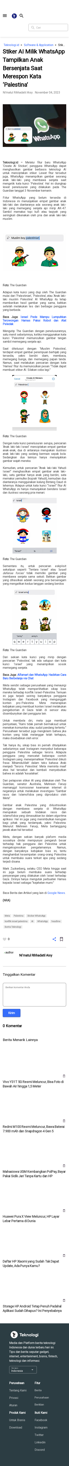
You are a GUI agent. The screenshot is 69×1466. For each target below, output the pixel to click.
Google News (56, 893)
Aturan (13, 1405)
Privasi (13, 1398)
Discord (40, 1450)
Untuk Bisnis (17, 1420)
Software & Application (38, 45)
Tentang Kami (17, 1390)
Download (15, 1427)
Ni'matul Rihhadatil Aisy (18, 92)
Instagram (41, 1427)
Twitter (39, 1435)
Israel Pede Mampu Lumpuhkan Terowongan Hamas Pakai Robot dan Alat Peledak (34, 320)
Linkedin (40, 1442)
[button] (5, 15)
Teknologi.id (11, 45)
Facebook (41, 1420)
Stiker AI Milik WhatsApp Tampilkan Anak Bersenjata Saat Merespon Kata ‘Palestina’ (62, 45)
